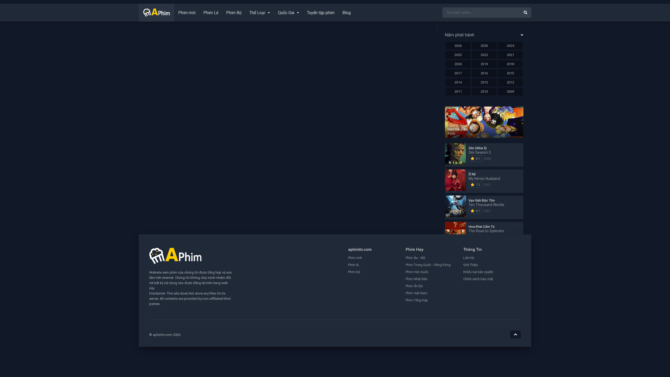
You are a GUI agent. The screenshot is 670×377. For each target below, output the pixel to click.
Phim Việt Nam (416, 293)
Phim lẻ (353, 265)
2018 (510, 64)
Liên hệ (468, 258)
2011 (458, 91)
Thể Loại (257, 12)
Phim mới (187, 12)
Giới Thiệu (470, 265)
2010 (484, 91)
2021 (510, 55)
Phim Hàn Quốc (417, 272)
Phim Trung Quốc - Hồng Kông (428, 265)
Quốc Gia (286, 12)
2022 (484, 55)
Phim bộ (354, 272)
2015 (510, 73)
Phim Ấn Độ (414, 286)
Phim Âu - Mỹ (415, 258)
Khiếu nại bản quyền (478, 272)
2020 (458, 64)
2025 (484, 46)
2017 (458, 73)
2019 (484, 64)
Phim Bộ (234, 12)
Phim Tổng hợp (417, 300)
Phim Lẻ (210, 12)
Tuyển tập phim (320, 12)
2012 (510, 82)
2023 (458, 55)
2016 (484, 73)
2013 (484, 82)
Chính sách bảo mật (478, 279)
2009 (510, 91)
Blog (346, 12)
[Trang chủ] (156, 15)
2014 (458, 82)
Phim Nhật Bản (416, 279)
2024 (510, 46)
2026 (458, 46)
